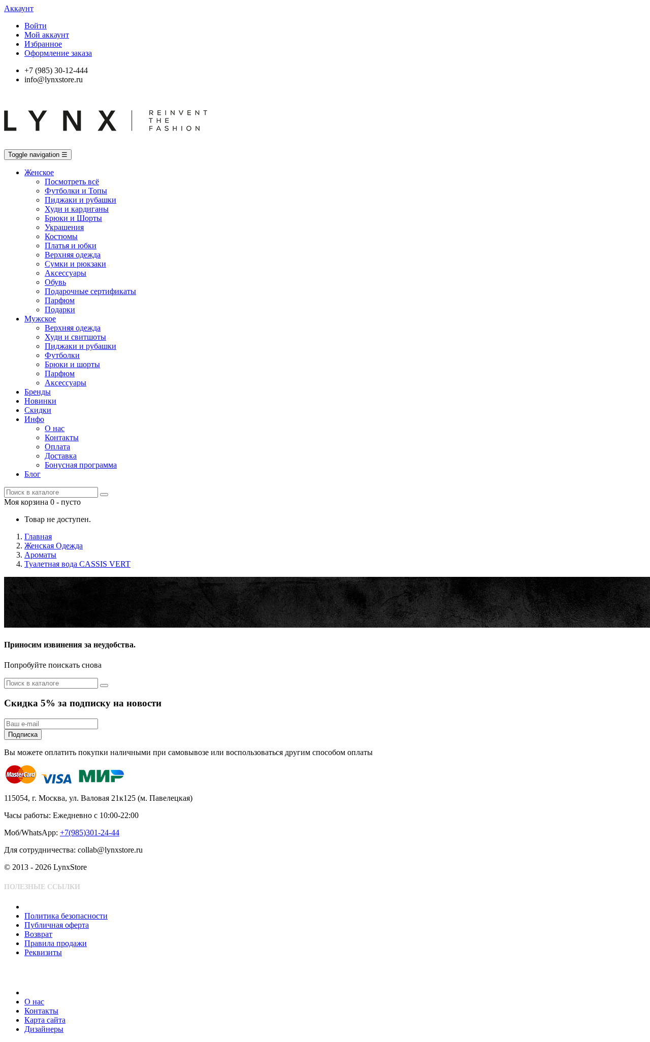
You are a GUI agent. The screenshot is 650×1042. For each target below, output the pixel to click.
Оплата (57, 446)
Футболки (62, 355)
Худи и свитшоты (75, 337)
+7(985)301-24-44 (89, 832)
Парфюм (60, 300)
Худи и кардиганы (77, 209)
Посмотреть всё (72, 181)
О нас (54, 428)
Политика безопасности (66, 915)
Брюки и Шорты (73, 218)
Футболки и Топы (76, 190)
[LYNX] (105, 144)
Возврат (38, 934)
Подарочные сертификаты (90, 291)
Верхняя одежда (73, 254)
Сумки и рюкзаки (75, 263)
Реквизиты (43, 952)
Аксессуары (65, 273)
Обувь (55, 282)
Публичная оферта (56, 925)
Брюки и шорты (72, 364)
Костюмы (61, 236)
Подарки (60, 309)
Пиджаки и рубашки (80, 200)
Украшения (64, 227)
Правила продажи (55, 943)
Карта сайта (45, 1020)
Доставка (61, 455)
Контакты (62, 437)
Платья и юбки (70, 245)
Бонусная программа (81, 465)
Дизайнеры (43, 1029)
